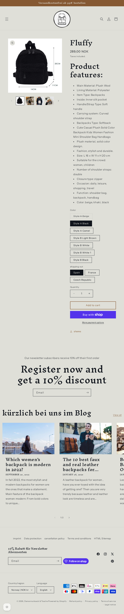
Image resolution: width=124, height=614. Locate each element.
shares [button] (77, 331)
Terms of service (108, 601)
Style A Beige (83, 217)
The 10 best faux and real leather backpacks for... (81, 464)
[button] (6, 19)
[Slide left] (11, 100)
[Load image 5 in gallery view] (50, 101)
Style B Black (80, 259)
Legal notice (110, 604)
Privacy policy (91, 601)
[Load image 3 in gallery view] (30, 101)
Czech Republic (82, 279)
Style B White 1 (82, 252)
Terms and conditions (79, 538)
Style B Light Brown (84, 238)
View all (117, 415)
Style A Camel (81, 230)
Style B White (81, 245)
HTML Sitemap (102, 538)
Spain (76, 272)
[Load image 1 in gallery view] (20, 101)
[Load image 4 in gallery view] (40, 101)
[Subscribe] (87, 392)
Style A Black (81, 223)
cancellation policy (54, 538)
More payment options (93, 322)
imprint (17, 538)
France (92, 272)
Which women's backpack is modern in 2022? (28, 464)
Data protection (32, 538)
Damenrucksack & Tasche (36, 601)
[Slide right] (58, 100)
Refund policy (75, 601)
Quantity (74, 287)
